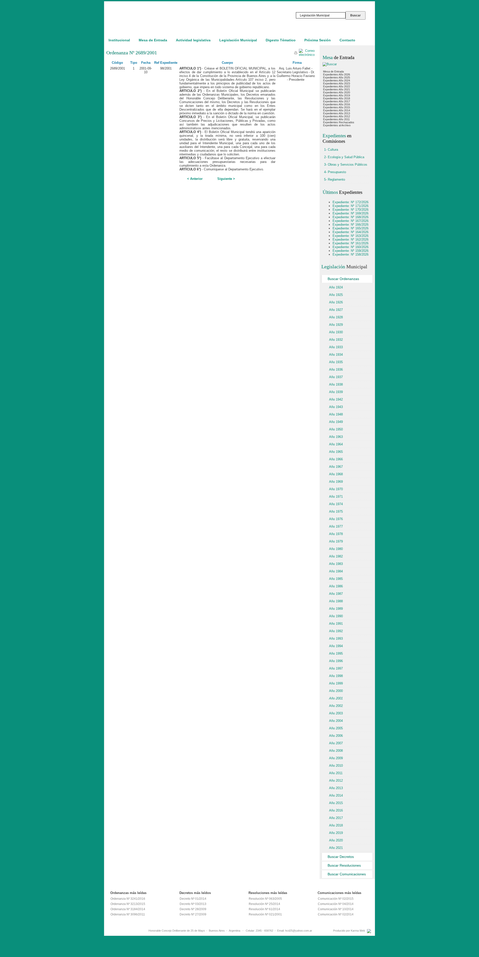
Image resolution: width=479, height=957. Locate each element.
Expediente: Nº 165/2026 (350, 228)
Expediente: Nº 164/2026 (350, 232)
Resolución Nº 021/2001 (265, 914)
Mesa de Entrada (153, 40)
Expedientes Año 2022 (336, 86)
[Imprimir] (296, 54)
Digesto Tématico (281, 40)
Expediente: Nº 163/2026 (350, 236)
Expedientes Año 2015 (336, 107)
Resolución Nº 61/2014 (264, 909)
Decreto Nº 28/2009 (193, 909)
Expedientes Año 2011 (336, 119)
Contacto (347, 40)
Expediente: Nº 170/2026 (350, 209)
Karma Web (358, 930)
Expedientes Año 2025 (336, 77)
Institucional (119, 40)
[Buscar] (330, 64)
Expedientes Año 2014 (336, 110)
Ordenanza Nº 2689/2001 (131, 52)
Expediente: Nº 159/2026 (350, 251)
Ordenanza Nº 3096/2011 (128, 914)
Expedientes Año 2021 (336, 89)
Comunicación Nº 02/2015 (336, 898)
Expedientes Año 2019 (336, 95)
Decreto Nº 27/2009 (193, 914)
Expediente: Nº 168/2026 (350, 217)
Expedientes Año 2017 (336, 101)
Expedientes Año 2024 (336, 80)
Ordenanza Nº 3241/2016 (128, 898)
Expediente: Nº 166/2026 (350, 224)
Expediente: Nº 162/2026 (350, 239)
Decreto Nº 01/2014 (193, 898)
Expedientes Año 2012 (336, 116)
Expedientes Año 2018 (336, 98)
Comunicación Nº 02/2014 (336, 914)
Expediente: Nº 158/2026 (350, 254)
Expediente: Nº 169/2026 (350, 213)
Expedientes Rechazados (338, 122)
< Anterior (195, 179)
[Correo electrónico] (307, 55)
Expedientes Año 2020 (336, 92)
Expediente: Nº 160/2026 (350, 247)
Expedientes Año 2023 (336, 83)
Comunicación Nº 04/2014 (336, 904)
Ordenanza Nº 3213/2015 (128, 904)
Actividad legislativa (193, 40)
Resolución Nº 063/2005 (265, 898)
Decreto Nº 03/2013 (193, 904)
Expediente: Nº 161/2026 (350, 243)
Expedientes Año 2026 (336, 74)
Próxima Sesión (317, 40)
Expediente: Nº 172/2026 (350, 202)
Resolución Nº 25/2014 (264, 904)
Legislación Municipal (238, 40)
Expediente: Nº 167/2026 (350, 221)
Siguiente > (226, 179)
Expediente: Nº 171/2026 (350, 206)
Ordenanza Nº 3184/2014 (128, 909)
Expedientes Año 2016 (336, 104)
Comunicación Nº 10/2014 (336, 909)
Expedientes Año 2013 (336, 113)
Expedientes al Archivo (337, 125)
